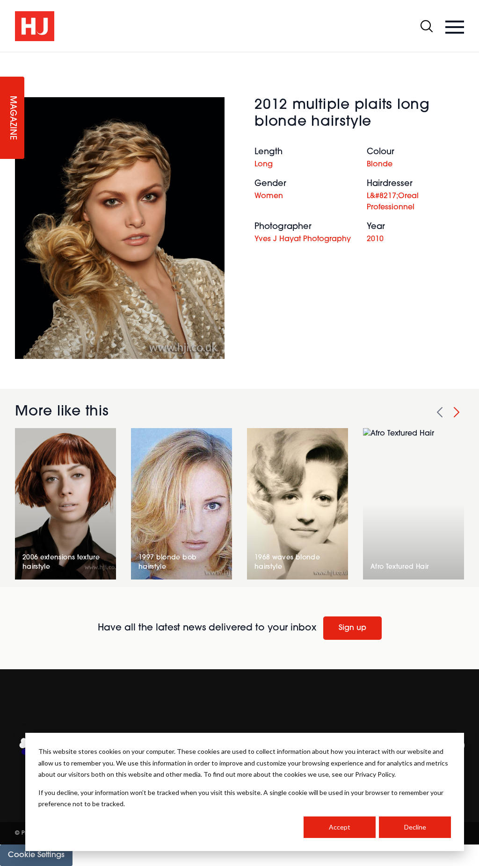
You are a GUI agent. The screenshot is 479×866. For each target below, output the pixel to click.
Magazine (12, 118)
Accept (339, 827)
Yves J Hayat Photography (302, 239)
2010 (375, 239)
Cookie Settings (36, 855)
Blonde (379, 164)
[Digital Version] (7, 58)
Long (263, 164)
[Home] (34, 26)
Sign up (352, 628)
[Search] (426, 26)
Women (268, 196)
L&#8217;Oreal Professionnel (393, 202)
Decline (415, 827)
